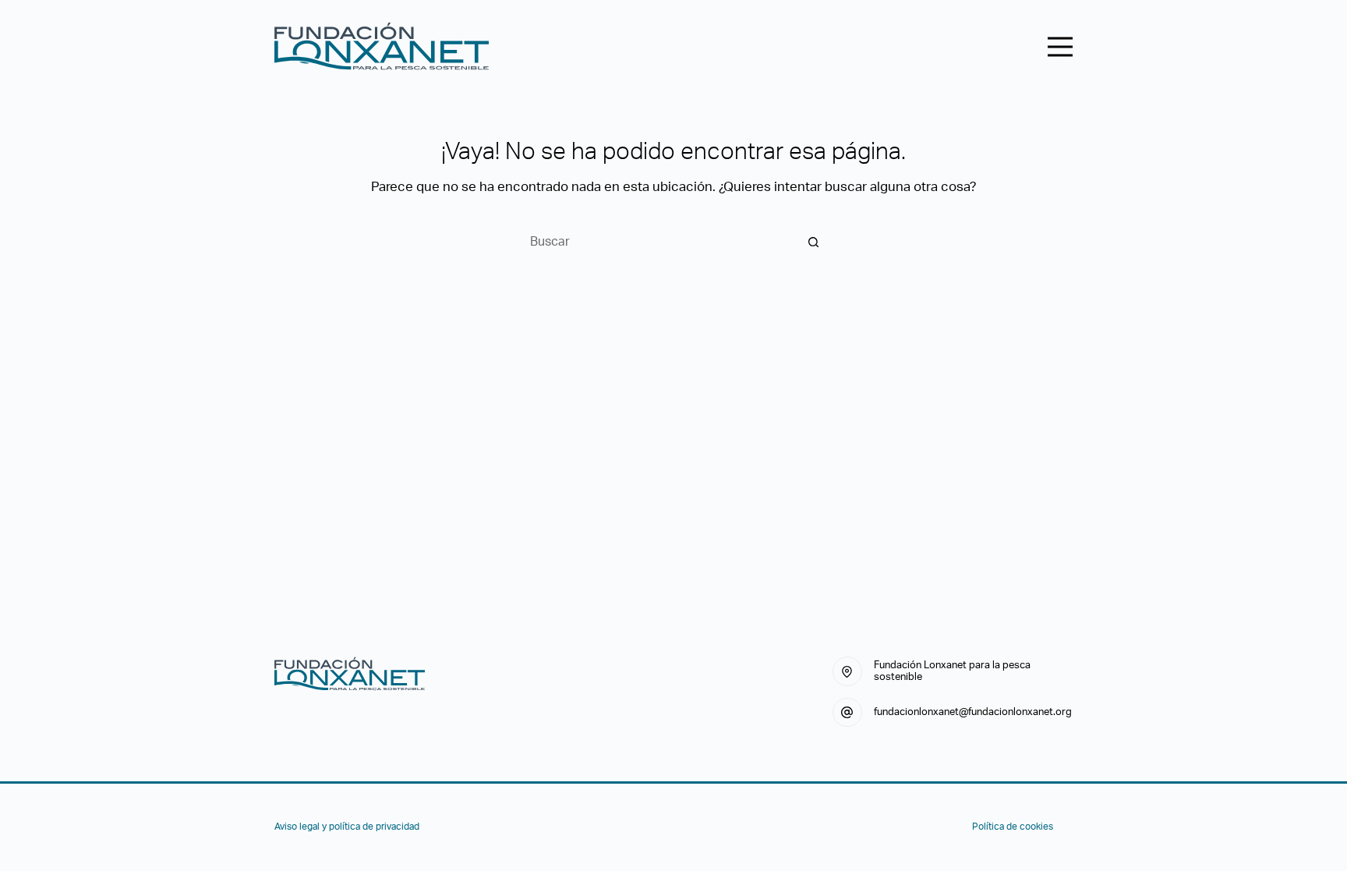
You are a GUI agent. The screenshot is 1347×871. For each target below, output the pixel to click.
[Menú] (1060, 46)
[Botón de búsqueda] (813, 241)
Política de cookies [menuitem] (1012, 826)
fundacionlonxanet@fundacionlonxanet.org (973, 712)
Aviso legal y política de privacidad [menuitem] (346, 826)
